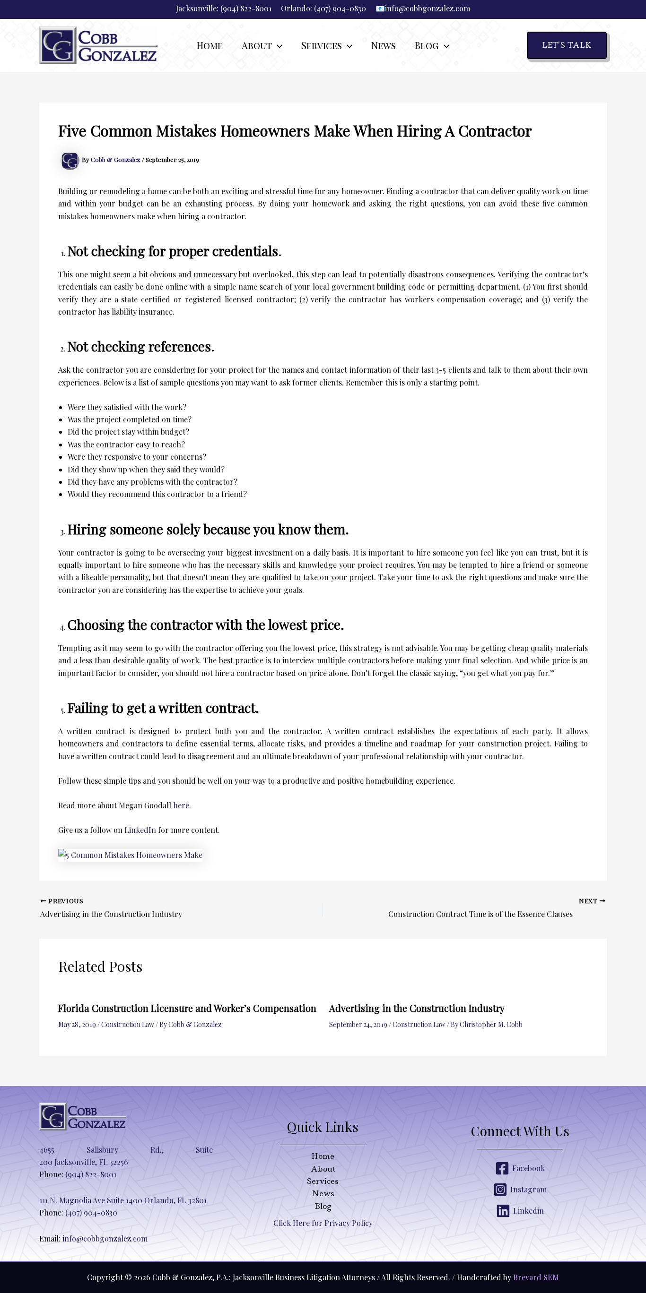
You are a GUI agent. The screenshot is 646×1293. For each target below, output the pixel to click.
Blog (323, 1206)
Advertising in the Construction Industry (417, 1008)
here (181, 805)
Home (322, 1156)
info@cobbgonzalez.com (427, 8)
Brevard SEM (536, 1277)
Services (323, 1181)
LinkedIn (140, 830)
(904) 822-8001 (245, 8)
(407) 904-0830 (340, 8)
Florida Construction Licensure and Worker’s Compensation (187, 1008)
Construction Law (127, 1024)
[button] (277, 45)
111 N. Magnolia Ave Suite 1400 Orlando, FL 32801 (123, 1200)
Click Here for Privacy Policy (323, 1223)
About (323, 1169)
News (323, 1193)
